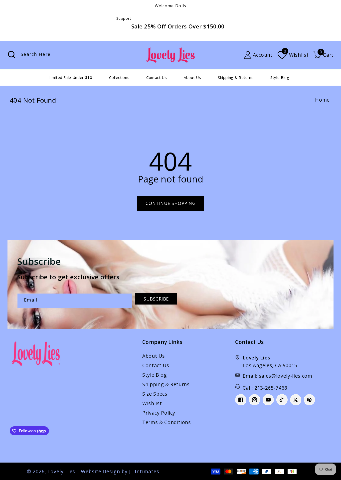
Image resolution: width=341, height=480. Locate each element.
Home (322, 99)
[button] (323, 55)
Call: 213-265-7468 (265, 387)
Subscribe (156, 299)
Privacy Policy (158, 412)
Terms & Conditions (166, 422)
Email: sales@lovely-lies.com (277, 375)
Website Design (100, 471)
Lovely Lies (61, 471)
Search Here (11, 54)
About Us (153, 355)
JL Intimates (144, 471)
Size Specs (155, 393)
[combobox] (63, 55)
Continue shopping (171, 203)
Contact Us (155, 365)
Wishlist (152, 403)
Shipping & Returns (166, 384)
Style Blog (154, 374)
